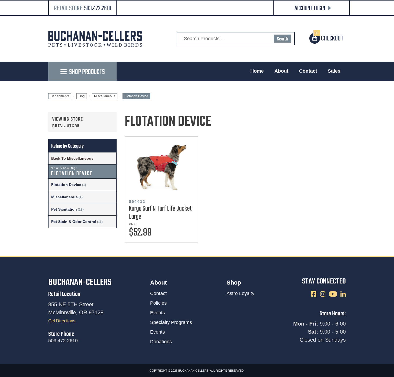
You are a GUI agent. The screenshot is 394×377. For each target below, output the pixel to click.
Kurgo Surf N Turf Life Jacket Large (160, 212)
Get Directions (61, 321)
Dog (82, 96)
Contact (308, 71)
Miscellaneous (104, 96)
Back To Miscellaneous (72, 158)
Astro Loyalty (240, 293)
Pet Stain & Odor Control (73, 221)
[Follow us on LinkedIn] (343, 294)
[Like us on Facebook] (314, 294)
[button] (312, 8)
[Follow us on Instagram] (323, 294)
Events (157, 312)
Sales (334, 71)
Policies (158, 303)
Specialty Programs (171, 322)
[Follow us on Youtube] (333, 294)
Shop (233, 282)
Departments (59, 96)
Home (257, 71)
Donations (161, 341)
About (281, 71)
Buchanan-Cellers (79, 282)
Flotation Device (66, 184)
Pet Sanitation (64, 209)
